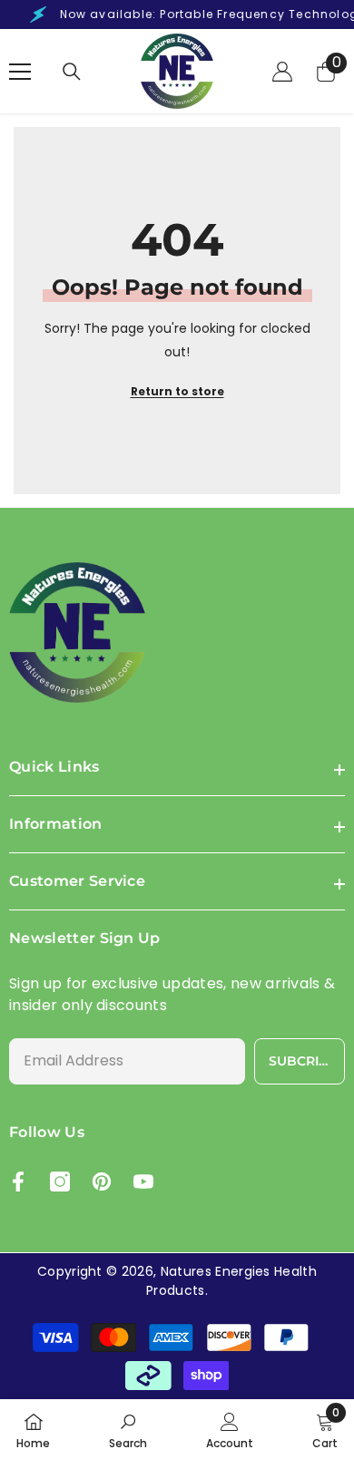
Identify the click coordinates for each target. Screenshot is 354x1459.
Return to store (177, 391)
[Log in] (282, 72)
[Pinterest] (102, 1181)
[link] (128, 1429)
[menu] (20, 72)
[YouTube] (143, 1181)
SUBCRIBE (303, 1061)
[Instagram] (60, 1181)
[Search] (72, 72)
